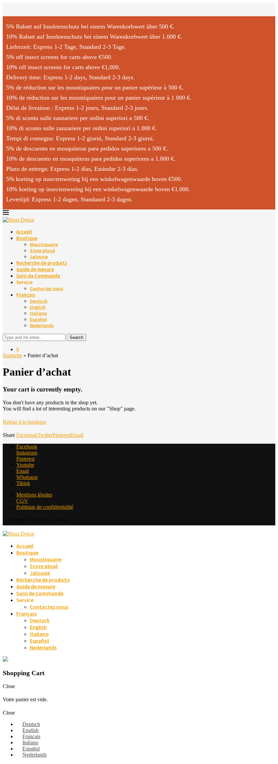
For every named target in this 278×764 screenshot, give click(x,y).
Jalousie (39, 257)
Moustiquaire (44, 244)
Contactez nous (46, 288)
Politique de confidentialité (44, 507)
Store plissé (42, 250)
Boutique (26, 238)
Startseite (12, 355)
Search (76, 337)
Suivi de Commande (38, 276)
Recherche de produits (41, 263)
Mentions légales (34, 495)
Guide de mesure (35, 269)
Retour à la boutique (24, 422)
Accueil (24, 231)
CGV (22, 501)
